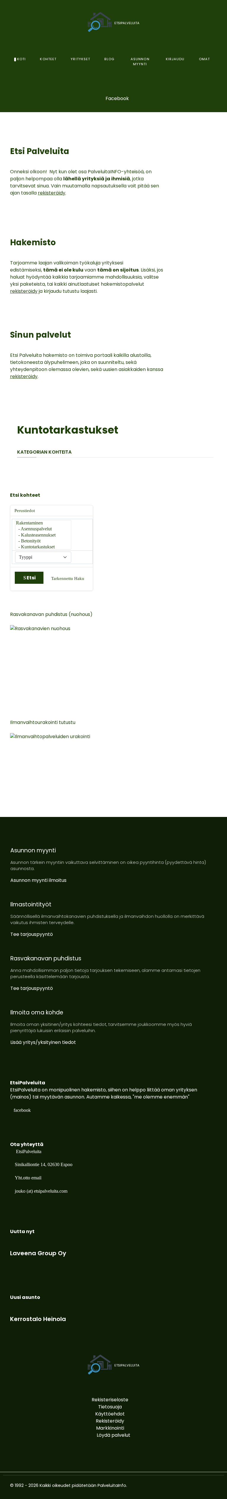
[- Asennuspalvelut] (43, 529)
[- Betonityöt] (43, 541)
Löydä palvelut (113, 1435)
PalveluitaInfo (112, 1485)
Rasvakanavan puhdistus (45, 958)
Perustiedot (24, 510)
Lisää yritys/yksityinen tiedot (43, 1042)
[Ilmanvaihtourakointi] (69, 769)
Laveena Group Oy (38, 1253)
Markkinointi (110, 1428)
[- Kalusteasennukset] (43, 535)
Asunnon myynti (33, 850)
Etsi (31, 577)
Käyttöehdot (110, 1413)
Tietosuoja (110, 1406)
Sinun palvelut (40, 335)
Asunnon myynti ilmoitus (38, 880)
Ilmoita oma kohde (36, 1012)
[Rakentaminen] (43, 523)
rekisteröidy (51, 192)
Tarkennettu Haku (67, 578)
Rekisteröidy (110, 1421)
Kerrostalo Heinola (38, 1319)
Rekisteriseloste (110, 1399)
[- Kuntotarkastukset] (43, 547)
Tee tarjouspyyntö (31, 934)
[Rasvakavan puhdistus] (69, 661)
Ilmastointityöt (30, 904)
